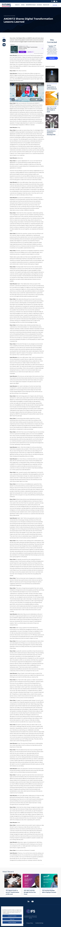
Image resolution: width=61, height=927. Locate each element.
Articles (23, 4)
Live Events (39, 4)
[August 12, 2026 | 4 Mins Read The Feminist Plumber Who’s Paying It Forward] (49, 896)
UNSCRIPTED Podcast (31, 4)
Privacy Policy (29, 923)
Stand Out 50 (46, 4)
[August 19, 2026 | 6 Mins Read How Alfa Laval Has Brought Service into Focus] (31, 896)
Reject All (12, 919)
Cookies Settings (39, 923)
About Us (17, 4)
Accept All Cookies (12, 915)
